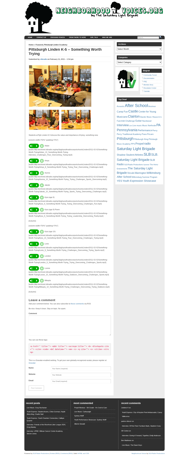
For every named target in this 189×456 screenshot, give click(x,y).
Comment (33, 313)
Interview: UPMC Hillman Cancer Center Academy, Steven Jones (45, 432)
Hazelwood (146, 121)
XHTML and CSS (83, 453)
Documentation (149, 78)
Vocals (130, 173)
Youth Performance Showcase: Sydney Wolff (90, 420)
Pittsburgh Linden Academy (55, 45)
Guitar (138, 121)
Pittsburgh (125, 139)
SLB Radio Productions (133, 165)
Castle (133, 111)
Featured (39, 45)
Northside (152, 125)
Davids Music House (149, 117)
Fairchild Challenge (126, 121)
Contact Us (41, 37)
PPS (133, 144)
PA (158, 125)
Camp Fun (122, 111)
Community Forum (150, 75)
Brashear (152, 106)
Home (30, 37)
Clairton (134, 116)
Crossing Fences (57, 37)
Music (144, 125)
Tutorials (147, 91)
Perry (154, 130)
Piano (144, 134)
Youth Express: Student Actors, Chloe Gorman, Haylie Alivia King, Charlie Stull (46, 413)
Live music (137, 125)
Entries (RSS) (54, 453)
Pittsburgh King (141, 139)
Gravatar (32, 363)
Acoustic (120, 106)
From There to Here (77, 37)
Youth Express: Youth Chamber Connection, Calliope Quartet (45, 419)
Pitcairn (150, 134)
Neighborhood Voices (139, 453)
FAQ (145, 81)
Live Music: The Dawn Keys (132, 445)
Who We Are (107, 37)
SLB (147, 154)
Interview (123, 125)
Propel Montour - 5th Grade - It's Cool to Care (90, 408)
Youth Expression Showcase (139, 180)
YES (119, 180)
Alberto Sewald (79, 424)
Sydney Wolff (79, 416)
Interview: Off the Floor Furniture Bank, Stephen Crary (141, 426)
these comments (77, 304)
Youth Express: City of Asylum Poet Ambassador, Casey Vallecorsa (142, 414)
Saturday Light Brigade (136, 149)
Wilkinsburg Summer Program (144, 177)
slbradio (43, 59)
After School (136, 105)
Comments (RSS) (66, 453)
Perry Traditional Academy (129, 134)
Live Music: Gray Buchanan (37, 408)
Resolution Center (150, 88)
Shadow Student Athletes (130, 155)
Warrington (140, 173)
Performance (145, 130)
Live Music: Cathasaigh (82, 412)
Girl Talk (94, 37)
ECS (160, 117)
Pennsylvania (127, 130)
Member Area (148, 85)
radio (147, 143)
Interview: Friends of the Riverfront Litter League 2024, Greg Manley (46, 426)
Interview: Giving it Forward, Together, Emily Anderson (141, 435)
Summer (146, 165)
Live (130, 125)
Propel (139, 143)
